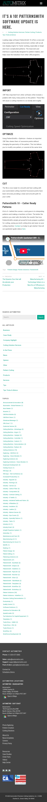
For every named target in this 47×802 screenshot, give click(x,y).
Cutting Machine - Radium (12, 447)
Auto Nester (8, 408)
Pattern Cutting (30, 32)
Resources (6, 751)
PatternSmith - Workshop (12, 589)
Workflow (7, 631)
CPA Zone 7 (8, 423)
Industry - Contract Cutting (12, 494)
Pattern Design (12, 269)
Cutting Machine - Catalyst (12, 435)
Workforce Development (12, 634)
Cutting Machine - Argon (12, 432)
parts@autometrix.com (21, 665)
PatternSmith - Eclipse (11, 566)
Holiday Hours (8, 468)
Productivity (8, 601)
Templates (7, 619)
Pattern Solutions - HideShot (13, 595)
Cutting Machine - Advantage (13, 429)
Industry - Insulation (10, 506)
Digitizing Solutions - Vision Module (15, 462)
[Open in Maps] (5, 698)
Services (6, 380)
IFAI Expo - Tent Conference (13, 474)
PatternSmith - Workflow (12, 586)
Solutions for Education (11, 610)
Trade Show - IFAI (9, 625)
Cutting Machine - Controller (13, 438)
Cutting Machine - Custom (12, 441)
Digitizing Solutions (10, 459)
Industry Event (8, 527)
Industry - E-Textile (10, 497)
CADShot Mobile (9, 414)
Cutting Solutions (10, 450)
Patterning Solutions (10, 557)
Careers (5, 741)
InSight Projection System (12, 530)
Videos (5, 760)
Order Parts (6, 757)
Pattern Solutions (23, 269)
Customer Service (9, 426)
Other (5, 365)
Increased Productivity (11, 477)
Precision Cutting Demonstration (14, 598)
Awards (6, 411)
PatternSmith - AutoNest (11, 563)
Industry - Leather (9, 509)
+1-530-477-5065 (14, 655)
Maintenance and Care (11, 536)
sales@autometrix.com (15, 659)
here (23, 229)
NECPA (6, 545)
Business (6, 330)
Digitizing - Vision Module (12, 456)
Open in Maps (12, 696)
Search (40, 317)
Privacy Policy (7, 743)
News (5, 355)
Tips (4, 385)
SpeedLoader (8, 613)
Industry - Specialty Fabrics (12, 518)
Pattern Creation (8, 728)
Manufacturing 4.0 (10, 539)
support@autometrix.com (18, 662)
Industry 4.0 (8, 524)
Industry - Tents (9, 521)
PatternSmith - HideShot (11, 569)
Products (39, 32)
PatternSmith (34, 269)
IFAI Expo (7, 471)
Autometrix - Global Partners (13, 405)
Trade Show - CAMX (10, 622)
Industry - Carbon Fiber (11, 488)
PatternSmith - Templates (12, 583)
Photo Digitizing (8, 725)
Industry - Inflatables (10, 503)
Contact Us (6, 669)
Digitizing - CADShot (10, 453)
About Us (6, 735)
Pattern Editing (8, 554)
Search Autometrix (12, 312)
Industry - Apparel (10, 480)
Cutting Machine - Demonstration (14, 444)
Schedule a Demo (9, 672)
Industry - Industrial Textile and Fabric (16, 500)
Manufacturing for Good (12, 542)
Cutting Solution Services (16, 32)
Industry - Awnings (10, 482)
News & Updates (8, 738)
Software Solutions (10, 607)
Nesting (6, 548)
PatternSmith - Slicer (10, 577)
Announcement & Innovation (13, 402)
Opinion (6, 360)
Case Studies (7, 754)
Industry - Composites (11, 491)
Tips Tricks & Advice (9, 35)
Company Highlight (10, 340)
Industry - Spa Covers (11, 515)
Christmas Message (10, 420)
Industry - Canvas (9, 485)
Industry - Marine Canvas (12, 512)
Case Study (7, 335)
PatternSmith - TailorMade (12, 580)
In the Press (7, 350)
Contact (18, 226)
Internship (7, 533)
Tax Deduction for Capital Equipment (15, 616)
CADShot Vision (9, 417)
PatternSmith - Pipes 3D (11, 572)
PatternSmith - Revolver (11, 574)
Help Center (7, 762)
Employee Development (11, 465)
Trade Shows (8, 628)
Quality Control (9, 604)
